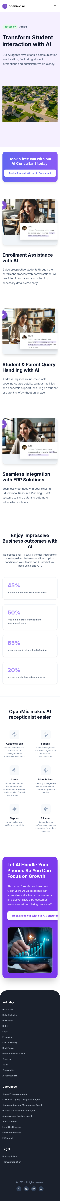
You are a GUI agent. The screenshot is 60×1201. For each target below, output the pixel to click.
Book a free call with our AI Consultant (30, 173)
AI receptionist (9, 1075)
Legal (5, 1031)
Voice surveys (9, 1121)
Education (7, 1037)
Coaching (7, 1059)
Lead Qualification (11, 1127)
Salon (5, 1064)
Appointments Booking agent (17, 1116)
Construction (8, 1070)
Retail (5, 1026)
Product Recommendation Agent (18, 1110)
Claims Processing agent (14, 1094)
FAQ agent (7, 1138)
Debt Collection (10, 1015)
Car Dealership (10, 1042)
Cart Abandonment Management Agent (22, 1105)
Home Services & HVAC (14, 1053)
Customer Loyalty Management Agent (21, 1099)
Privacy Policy (9, 1156)
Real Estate (8, 1048)
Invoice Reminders (11, 1132)
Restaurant (7, 1020)
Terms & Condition (11, 1162)
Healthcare (8, 1009)
